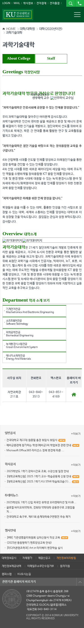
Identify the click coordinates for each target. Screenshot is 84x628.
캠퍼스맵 (6, 574)
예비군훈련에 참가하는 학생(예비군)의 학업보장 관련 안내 (39, 445)
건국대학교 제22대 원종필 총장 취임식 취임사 (32, 440)
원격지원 (65, 566)
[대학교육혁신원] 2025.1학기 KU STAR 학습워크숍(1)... (39, 481)
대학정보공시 (9, 558)
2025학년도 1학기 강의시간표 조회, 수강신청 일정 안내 (38, 471)
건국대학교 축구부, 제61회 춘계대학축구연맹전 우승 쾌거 (38, 516)
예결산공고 (44, 558)
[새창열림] (74, 394)
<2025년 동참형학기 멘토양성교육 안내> (29, 542)
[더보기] (75, 434)
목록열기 (80, 582)
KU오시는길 (24, 574)
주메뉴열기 (77, 14)
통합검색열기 (70, 3)
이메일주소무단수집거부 (40, 566)
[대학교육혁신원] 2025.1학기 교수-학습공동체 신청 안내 (39, 476)
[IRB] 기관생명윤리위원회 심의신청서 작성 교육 (34, 537)
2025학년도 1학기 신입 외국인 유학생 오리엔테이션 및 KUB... (41, 502)
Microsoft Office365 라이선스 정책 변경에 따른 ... (35, 450)
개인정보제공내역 (11, 566)
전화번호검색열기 (79, 3)
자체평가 (27, 558)
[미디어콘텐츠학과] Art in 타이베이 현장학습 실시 (35, 548)
